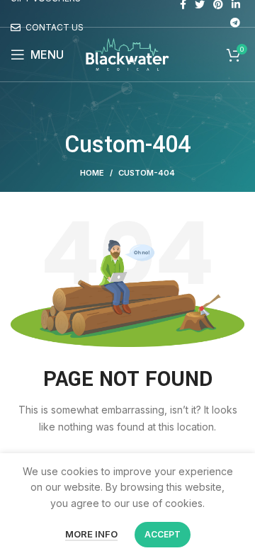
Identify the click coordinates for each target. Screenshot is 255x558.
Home (92, 173)
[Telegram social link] (235, 22)
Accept (162, 534)
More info (91, 534)
